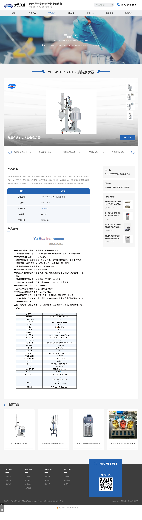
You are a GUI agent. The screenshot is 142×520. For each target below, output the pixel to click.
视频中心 (47, 484)
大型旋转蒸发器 (74, 45)
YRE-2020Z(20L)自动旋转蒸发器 (117, 174)
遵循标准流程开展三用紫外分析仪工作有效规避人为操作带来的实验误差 (113, 203)
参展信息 (28, 484)
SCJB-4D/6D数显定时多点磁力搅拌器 (123, 443)
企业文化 (8, 480)
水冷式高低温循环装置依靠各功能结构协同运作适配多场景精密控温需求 (113, 214)
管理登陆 (123, 501)
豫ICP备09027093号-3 (56, 501)
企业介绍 (8, 476)
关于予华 (32, 13)
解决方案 (71, 13)
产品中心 (51, 13)
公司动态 (28, 480)
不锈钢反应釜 (93, 152)
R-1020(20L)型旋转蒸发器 (19, 443)
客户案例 (47, 480)
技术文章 (28, 488)
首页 (13, 13)
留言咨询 (127, 137)
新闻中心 (90, 13)
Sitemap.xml (115, 501)
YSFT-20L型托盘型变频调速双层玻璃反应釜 (54, 443)
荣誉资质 (8, 484)
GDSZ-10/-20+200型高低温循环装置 (88, 443)
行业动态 (28, 476)
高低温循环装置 (45, 152)
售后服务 (109, 13)
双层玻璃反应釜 (69, 152)
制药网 (136, 501)
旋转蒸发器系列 (62, 45)
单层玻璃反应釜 (118, 152)
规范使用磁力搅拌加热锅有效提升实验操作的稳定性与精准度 (113, 226)
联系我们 (128, 13)
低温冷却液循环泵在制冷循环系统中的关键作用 (113, 237)
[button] (106, 114)
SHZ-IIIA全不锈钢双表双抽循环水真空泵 (119, 187)
